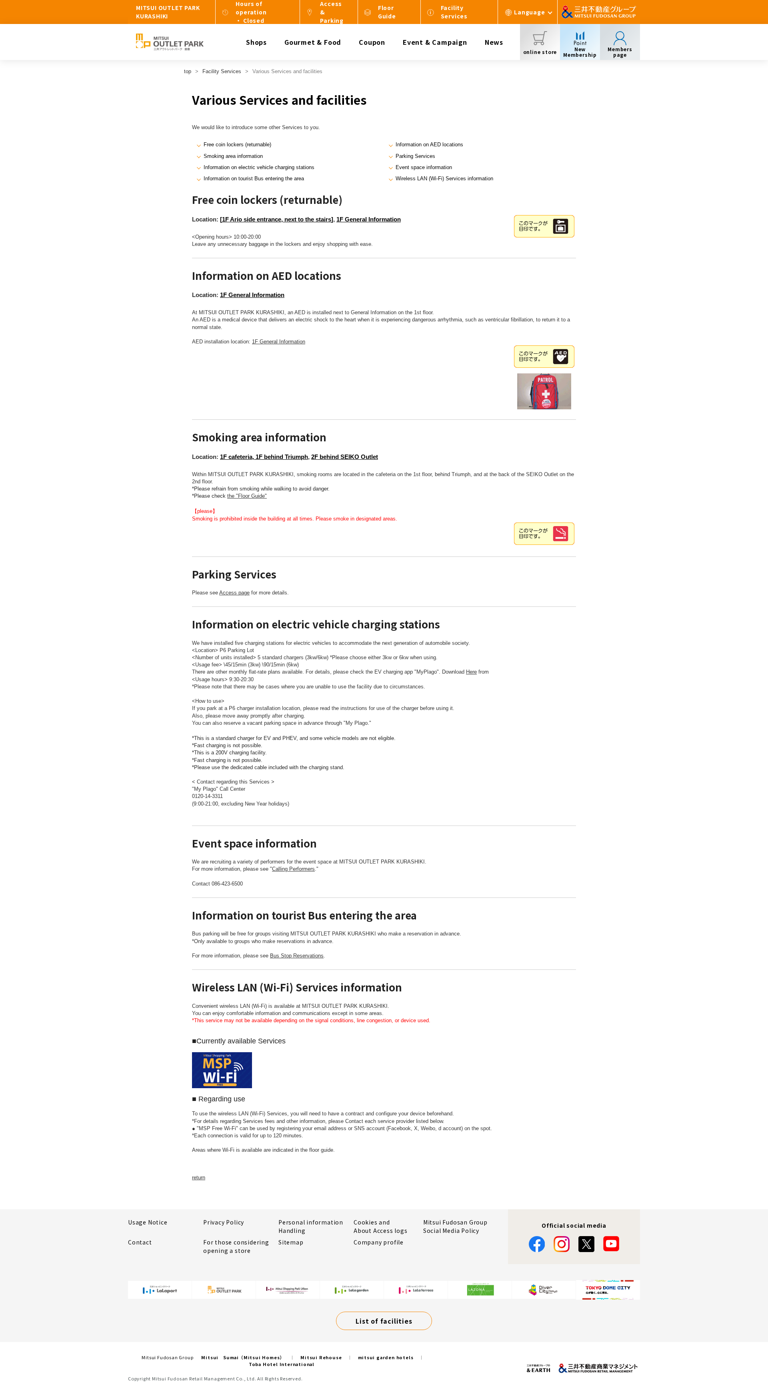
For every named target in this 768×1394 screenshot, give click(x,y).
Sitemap (291, 1242)
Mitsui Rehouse (321, 1357)
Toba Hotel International (281, 1364)
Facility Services (454, 12)
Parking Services (415, 156)
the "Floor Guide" (247, 496)
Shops (256, 42)
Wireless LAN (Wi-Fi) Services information (444, 178)
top (187, 71)
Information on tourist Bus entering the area (254, 178)
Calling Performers (293, 869)
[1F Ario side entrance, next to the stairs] (276, 219)
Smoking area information (233, 156)
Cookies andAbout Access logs (381, 1226)
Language (529, 12)
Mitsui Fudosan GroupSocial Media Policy (455, 1226)
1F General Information (368, 219)
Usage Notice (148, 1222)
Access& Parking (332, 12)
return (198, 1178)
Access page (234, 593)
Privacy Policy (223, 1222)
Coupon (372, 42)
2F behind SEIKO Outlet (344, 456)
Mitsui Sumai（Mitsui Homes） (242, 1357)
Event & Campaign (435, 42)
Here (471, 672)
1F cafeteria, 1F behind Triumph (264, 456)
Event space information (424, 167)
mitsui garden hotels (386, 1357)
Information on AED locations (429, 145)
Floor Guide (387, 12)
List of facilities (384, 1321)
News (494, 42)
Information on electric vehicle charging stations (259, 167)
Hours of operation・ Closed (251, 12)
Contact (140, 1242)
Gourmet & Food (312, 42)
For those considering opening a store (236, 1246)
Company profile (379, 1242)
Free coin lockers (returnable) (237, 145)
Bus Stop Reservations (297, 956)
